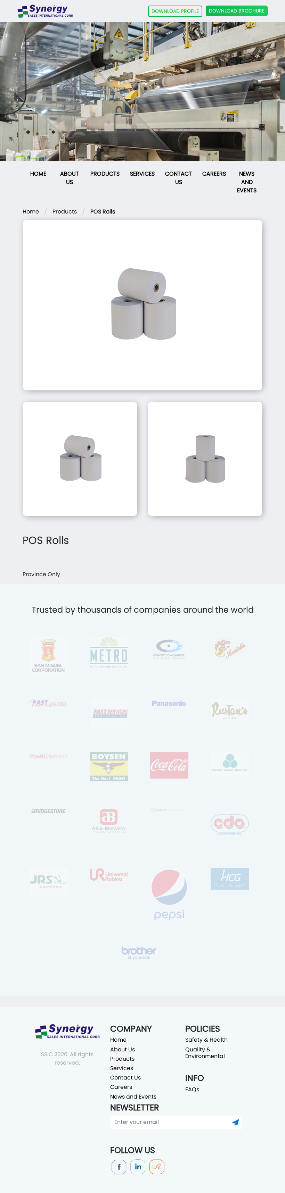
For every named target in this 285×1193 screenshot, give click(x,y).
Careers (214, 174)
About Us (69, 178)
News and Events (246, 182)
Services (142, 174)
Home (38, 174)
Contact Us (178, 178)
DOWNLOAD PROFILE (175, 11)
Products (105, 174)
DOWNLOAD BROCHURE (236, 10)
